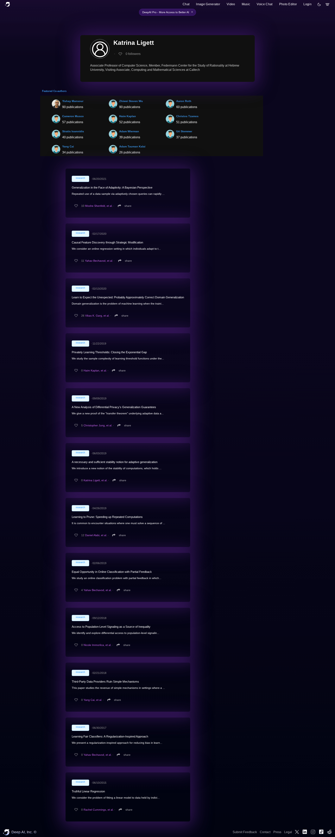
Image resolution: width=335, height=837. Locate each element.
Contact (265, 832)
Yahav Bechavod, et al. (99, 260)
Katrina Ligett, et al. (95, 480)
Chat (186, 4)
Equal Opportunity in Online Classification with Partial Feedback (112, 571)
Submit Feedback (245, 832)
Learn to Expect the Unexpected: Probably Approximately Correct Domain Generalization (128, 297)
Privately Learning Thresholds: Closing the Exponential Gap (109, 352)
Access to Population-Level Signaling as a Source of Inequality (111, 626)
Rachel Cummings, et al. (99, 809)
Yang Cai (68, 146)
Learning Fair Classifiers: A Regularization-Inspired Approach (110, 736)
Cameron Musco (73, 116)
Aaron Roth (183, 101)
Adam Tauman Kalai (132, 146)
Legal (288, 832)
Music (246, 4)
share (127, 205)
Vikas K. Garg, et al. (97, 315)
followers (133, 53)
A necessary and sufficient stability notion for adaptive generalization (114, 462)
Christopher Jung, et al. (98, 425)
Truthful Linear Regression (88, 791)
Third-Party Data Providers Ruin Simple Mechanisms (105, 681)
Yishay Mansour (72, 101)
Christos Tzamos (187, 116)
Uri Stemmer (184, 131)
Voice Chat (264, 4)
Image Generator (208, 4)
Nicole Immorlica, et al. (97, 645)
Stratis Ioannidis (73, 131)
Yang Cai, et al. (93, 699)
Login (307, 4)
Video (231, 4)
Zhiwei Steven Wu (131, 101)
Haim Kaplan (127, 116)
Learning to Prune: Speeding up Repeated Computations (107, 516)
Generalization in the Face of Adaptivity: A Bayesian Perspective (112, 187)
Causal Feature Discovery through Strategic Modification (107, 242)
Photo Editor (288, 4)
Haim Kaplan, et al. (95, 370)
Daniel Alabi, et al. (96, 535)
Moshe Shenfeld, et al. (99, 205)
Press (277, 832)
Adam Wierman (129, 131)
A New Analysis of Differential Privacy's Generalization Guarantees (114, 407)
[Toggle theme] (319, 4)
